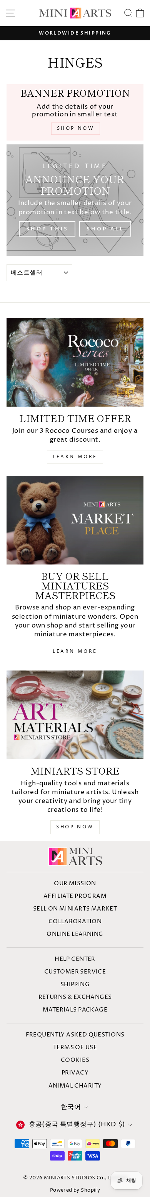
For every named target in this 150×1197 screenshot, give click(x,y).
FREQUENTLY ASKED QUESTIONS (75, 1035)
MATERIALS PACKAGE (75, 1010)
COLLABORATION (75, 921)
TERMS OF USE (75, 1047)
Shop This (47, 228)
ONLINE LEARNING (75, 934)
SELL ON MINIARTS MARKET (75, 909)
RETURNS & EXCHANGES (75, 997)
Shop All (105, 228)
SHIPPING (75, 984)
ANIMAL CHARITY (75, 1086)
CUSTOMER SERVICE (75, 972)
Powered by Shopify (75, 1190)
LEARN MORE (75, 457)
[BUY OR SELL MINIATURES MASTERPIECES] (75, 520)
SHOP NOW (75, 827)
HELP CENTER (75, 959)
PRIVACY (75, 1073)
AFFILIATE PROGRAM (75, 896)
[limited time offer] (75, 362)
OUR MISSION (75, 883)
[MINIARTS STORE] (75, 715)
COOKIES (75, 1060)
